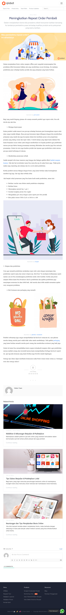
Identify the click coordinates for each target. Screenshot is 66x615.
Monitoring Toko (30, 594)
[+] (36, 560)
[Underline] (17, 560)
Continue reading (11, 442)
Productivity (15, 8)
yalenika (33, 334)
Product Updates (34, 8)
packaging (56, 340)
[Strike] (19, 560)
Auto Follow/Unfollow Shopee (32, 597)
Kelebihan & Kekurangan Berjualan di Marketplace (25, 434)
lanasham (39, 334)
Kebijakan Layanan (8, 597)
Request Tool (7, 594)
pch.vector (37, 115)
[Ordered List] (22, 560)
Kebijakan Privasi (8, 599)
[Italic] (14, 560)
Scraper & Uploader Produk (32, 591)
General (9, 430)
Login (60, 549)
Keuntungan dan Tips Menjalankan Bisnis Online (24, 523)
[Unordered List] (24, 560)
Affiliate (5, 591)
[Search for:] (53, 8)
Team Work (24, 8)
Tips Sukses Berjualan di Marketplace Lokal (22, 478)
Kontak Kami (7, 602)
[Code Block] (29, 560)
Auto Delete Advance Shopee (32, 599)
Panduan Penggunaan (51, 594)
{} (33, 560)
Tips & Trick (6, 8)
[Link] (31, 560)
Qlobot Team (18, 388)
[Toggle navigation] (61, 3)
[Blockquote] (26, 560)
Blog (46, 591)
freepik (37, 261)
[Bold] (12, 560)
